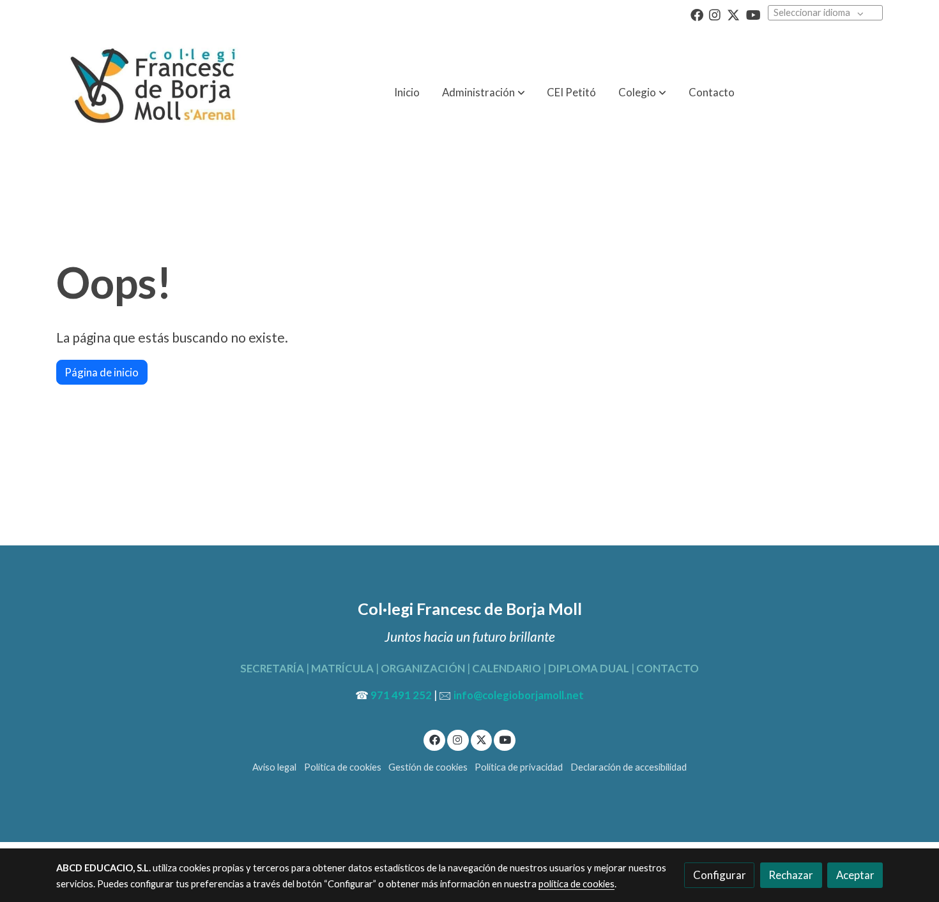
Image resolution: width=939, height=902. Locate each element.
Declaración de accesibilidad (628, 767)
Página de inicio (102, 372)
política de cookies (576, 883)
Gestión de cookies (428, 767)
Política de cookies (342, 767)
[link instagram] (715, 14)
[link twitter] (733, 14)
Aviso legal (274, 767)
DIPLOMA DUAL (588, 668)
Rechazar (790, 875)
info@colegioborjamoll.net (519, 695)
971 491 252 (401, 695)
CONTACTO (666, 668)
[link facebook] (697, 14)
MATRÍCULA (342, 668)
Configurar (719, 875)
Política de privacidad (519, 767)
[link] (150, 92)
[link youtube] (753, 14)
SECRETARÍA (272, 668)
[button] (642, 92)
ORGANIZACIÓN (423, 668)
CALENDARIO (506, 668)
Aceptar (855, 875)
